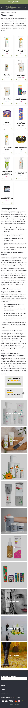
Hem (2, 18)
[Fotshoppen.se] (14, 10)
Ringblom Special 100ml (21, 56)
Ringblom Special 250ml (7, 154)
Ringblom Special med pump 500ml (21, 178)
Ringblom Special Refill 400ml (7, 80)
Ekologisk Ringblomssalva (7, 129)
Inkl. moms (13, 2)
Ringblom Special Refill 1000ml (7, 104)
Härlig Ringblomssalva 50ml (21, 154)
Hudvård (6, 18)
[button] (5, 399)
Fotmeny (3, 695)
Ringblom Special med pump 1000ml (21, 80)
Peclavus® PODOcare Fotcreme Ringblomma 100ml (7, 179)
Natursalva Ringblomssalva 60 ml (7, 203)
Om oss (3, 691)
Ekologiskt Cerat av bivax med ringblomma (21, 104)
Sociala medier (4, 699)
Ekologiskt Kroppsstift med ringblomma (21, 129)
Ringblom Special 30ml (7, 56)
